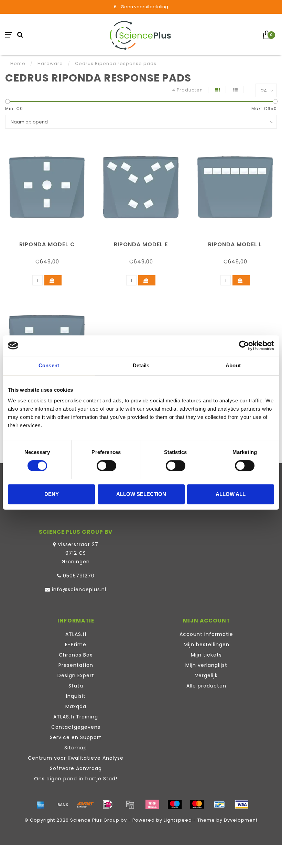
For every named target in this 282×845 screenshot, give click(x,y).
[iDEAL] (107, 804)
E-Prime (75, 644)
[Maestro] (174, 804)
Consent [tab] (49, 365)
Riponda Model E (141, 244)
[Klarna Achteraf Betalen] (152, 804)
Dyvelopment (241, 820)
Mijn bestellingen (206, 644)
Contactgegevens (75, 727)
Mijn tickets (206, 654)
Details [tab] (141, 365)
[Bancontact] (219, 804)
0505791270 (79, 575)
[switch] (106, 465)
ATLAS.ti (75, 634)
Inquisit (76, 696)
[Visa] (241, 804)
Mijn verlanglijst (206, 665)
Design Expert (75, 675)
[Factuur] (130, 804)
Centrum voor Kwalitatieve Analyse (75, 758)
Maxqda (75, 706)
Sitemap (75, 747)
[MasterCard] (197, 804)
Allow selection (141, 494)
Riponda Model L (235, 244)
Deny (51, 494)
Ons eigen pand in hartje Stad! (75, 778)
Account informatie (206, 634)
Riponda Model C (47, 244)
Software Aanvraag (76, 768)
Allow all (231, 494)
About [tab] (233, 365)
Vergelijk (206, 675)
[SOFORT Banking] (85, 804)
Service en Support (75, 737)
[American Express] (40, 804)
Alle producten (206, 685)
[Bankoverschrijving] (63, 804)
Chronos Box (76, 654)
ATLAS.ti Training (75, 716)
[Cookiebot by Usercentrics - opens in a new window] (244, 345)
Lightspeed (178, 820)
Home (17, 63)
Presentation (75, 665)
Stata (75, 685)
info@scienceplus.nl (79, 589)
